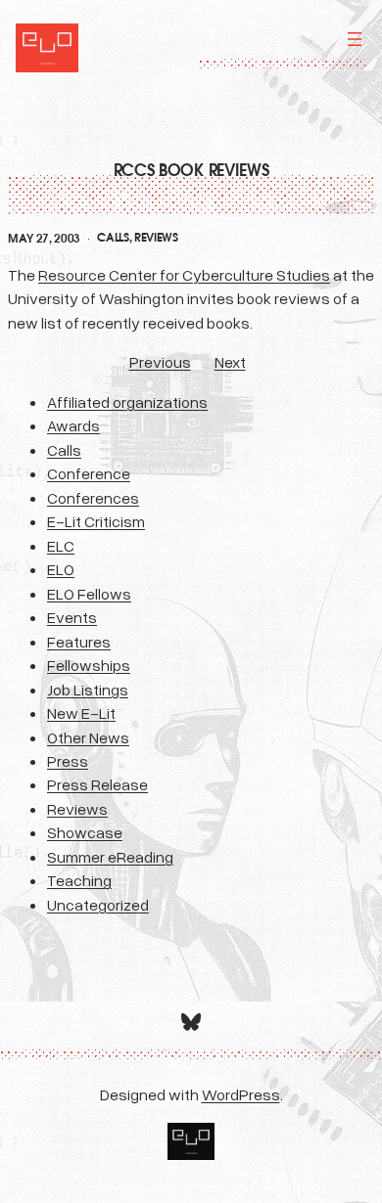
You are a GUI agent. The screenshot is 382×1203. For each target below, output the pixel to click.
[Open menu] (354, 39)
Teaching (79, 880)
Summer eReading (110, 857)
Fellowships (88, 665)
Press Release (97, 784)
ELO (60, 569)
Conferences (93, 498)
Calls (112, 238)
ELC (60, 546)
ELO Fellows (89, 593)
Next (230, 362)
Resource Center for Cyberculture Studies (184, 275)
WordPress (241, 1094)
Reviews (156, 238)
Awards (73, 425)
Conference (88, 473)
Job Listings (87, 689)
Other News (88, 737)
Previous (160, 362)
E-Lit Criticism (96, 521)
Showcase (84, 832)
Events (72, 617)
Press (67, 761)
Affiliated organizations (127, 402)
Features (79, 641)
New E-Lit (81, 713)
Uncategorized (98, 904)
